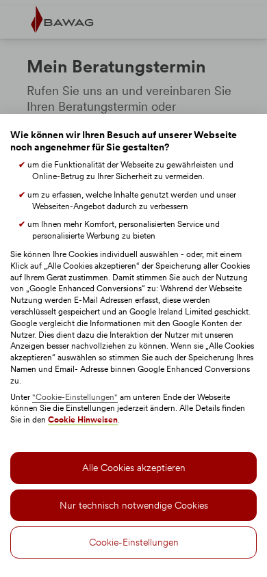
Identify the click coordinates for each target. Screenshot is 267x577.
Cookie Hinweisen (83, 420)
